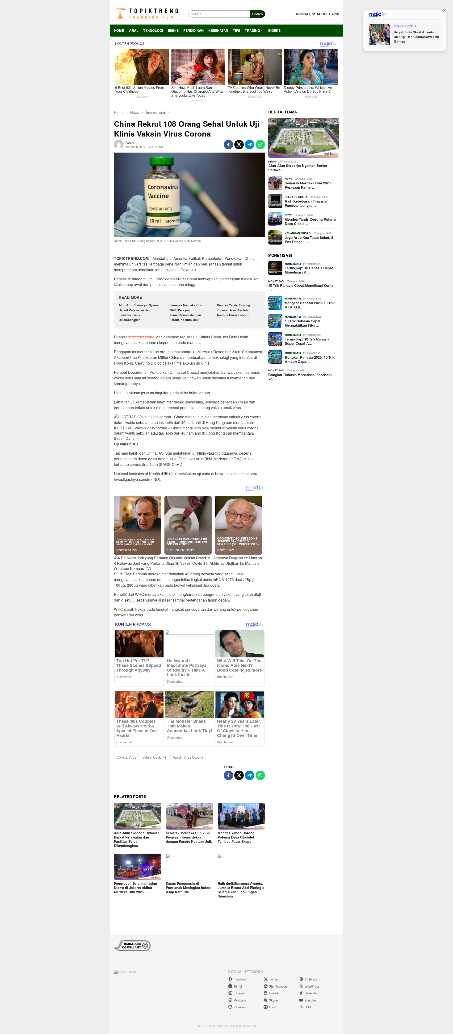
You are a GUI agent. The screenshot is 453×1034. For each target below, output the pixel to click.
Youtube (310, 1000)
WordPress (312, 986)
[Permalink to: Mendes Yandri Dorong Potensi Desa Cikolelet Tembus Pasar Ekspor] (241, 816)
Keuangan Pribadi (298, 233)
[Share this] (228, 144)
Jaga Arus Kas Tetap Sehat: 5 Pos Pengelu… (309, 239)
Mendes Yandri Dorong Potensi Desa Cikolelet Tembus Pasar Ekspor (233, 310)
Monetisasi (293, 264)
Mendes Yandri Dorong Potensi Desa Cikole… (310, 221)
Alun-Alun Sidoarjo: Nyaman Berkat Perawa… (297, 167)
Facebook (240, 979)
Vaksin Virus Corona (188, 757)
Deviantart (312, 993)
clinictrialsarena (141, 337)
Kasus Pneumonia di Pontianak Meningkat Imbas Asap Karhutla (188, 887)
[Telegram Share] (249, 144)
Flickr (273, 1007)
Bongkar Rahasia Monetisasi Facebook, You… (300, 377)
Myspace (240, 1000)
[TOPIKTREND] (146, 13)
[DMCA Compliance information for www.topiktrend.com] (132, 945)
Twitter (273, 979)
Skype (273, 1000)
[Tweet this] (239, 144)
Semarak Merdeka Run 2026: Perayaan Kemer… (308, 185)
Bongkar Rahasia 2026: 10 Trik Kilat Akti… (310, 305)
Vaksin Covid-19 (155, 757)
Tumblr (238, 986)
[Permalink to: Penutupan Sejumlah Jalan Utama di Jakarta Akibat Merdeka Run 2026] (137, 867)
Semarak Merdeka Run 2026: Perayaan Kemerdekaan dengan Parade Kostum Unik (185, 312)
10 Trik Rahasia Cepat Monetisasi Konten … (302, 287)
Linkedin (274, 993)
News (272, 161)
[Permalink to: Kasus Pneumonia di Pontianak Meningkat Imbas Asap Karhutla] (189, 867)
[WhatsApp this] (260, 144)
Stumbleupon (278, 986)
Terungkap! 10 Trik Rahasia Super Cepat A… (307, 341)
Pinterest (311, 979)
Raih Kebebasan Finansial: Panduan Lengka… (307, 203)
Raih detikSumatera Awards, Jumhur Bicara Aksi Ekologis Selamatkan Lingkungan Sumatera (241, 889)
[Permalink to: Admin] (118, 143)
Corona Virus (126, 757)
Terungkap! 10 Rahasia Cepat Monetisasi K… (309, 270)
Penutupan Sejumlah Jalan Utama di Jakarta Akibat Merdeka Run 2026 (135, 887)
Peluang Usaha (296, 197)
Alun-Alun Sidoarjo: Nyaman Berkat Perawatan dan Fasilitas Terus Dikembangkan (139, 312)
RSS (308, 1007)
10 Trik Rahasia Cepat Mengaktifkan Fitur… (302, 323)
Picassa (239, 1007)
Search (257, 14)
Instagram (240, 993)
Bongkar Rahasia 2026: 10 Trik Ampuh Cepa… (310, 359)
